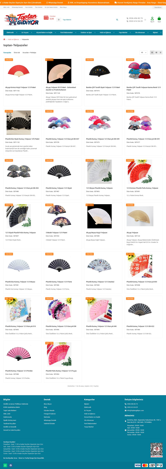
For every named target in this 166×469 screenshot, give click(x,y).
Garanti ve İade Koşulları (11, 430)
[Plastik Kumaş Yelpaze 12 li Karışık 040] (99, 310)
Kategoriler (89, 399)
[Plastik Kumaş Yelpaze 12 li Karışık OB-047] (59, 122)
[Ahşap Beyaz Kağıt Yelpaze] (99, 216)
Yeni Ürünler (29, 7)
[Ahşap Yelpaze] (140, 216)
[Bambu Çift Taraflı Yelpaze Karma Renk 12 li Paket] (140, 71)
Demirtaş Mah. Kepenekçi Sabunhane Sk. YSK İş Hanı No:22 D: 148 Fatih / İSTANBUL (144, 421)
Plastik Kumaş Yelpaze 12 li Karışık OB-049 (102, 139)
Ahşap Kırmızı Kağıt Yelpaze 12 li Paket (20, 87)
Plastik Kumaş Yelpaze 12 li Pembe (19, 371)
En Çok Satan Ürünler (51, 7)
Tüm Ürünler (38, 7)
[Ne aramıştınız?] (117, 20)
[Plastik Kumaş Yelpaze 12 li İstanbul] (99, 265)
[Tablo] (152, 52)
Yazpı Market (88, 427)
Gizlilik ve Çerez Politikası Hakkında (15, 404)
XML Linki (6, 7)
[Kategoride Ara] (58, 20)
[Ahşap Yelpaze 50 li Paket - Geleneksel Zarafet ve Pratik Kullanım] (59, 71)
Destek (47, 399)
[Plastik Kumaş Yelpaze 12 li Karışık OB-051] (140, 122)
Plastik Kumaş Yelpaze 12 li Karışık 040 (101, 326)
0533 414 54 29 (136, 21)
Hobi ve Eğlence (105, 32)
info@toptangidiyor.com (135, 410)
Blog (45, 407)
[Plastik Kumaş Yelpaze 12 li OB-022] (140, 310)
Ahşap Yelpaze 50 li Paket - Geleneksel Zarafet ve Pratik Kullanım (61, 88)
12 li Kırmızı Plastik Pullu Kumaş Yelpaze (142, 188)
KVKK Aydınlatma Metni (11, 407)
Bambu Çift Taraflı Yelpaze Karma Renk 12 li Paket (144, 88)
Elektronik (10, 32)
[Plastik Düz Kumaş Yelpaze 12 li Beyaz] (18, 265)
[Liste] (156, 52)
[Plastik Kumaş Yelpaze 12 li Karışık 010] (18, 310)
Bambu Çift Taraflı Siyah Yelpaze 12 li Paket (103, 87)
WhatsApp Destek (55, 3)
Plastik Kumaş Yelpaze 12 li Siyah (59, 188)
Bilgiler (6, 399)
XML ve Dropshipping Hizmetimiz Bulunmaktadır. (89, 3)
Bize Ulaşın (63, 7)
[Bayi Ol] (152, 18)
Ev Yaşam (25, 32)
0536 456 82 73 (136, 18)
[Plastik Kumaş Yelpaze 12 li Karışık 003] (140, 265)
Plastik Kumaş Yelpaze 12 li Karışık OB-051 (143, 139)
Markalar (47, 417)
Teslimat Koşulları (9, 423)
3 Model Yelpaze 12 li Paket (56, 233)
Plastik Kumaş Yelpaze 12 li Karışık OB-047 (62, 139)
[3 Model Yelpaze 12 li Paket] (59, 216)
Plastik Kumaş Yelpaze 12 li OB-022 (140, 326)
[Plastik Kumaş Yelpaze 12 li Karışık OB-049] (99, 122)
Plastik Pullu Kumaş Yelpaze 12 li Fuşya (61, 371)
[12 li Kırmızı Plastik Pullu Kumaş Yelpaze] (140, 172)
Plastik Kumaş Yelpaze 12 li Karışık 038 (61, 326)
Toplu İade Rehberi (9, 410)
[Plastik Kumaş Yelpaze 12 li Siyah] (59, 172)
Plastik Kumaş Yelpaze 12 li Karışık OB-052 (22, 188)
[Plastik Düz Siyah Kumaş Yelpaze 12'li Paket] (18, 122)
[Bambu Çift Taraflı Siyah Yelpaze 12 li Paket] (99, 71)
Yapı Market (123, 32)
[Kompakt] (160, 52)
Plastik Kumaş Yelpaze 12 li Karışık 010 (20, 326)
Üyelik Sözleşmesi (9, 420)
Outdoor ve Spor (86, 32)
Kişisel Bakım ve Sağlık (44, 32)
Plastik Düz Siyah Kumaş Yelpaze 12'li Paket (22, 139)
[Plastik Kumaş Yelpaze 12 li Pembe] (18, 354)
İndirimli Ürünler (49, 423)
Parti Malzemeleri (66, 32)
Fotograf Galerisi (50, 414)
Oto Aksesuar (140, 32)
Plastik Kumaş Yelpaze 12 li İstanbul (100, 282)
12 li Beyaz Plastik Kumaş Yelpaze (99, 188)
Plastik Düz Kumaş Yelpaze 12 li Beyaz (20, 282)
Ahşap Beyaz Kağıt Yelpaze (96, 233)
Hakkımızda (7, 417)
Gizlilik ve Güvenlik (9, 427)
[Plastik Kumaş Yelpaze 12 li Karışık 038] (59, 310)
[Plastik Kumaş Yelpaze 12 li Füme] (59, 265)
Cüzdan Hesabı (49, 410)
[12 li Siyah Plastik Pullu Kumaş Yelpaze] (18, 216)
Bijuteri (155, 32)
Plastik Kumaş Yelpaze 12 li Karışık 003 (142, 282)
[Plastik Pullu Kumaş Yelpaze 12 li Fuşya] (59, 354)
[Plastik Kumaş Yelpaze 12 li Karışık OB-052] (18, 172)
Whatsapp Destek (50, 420)
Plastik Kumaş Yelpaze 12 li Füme (59, 282)
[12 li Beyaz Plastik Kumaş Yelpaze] (99, 172)
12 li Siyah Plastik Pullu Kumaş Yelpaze (20, 233)
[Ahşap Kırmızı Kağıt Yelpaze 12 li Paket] (18, 71)
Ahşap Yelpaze (132, 233)
